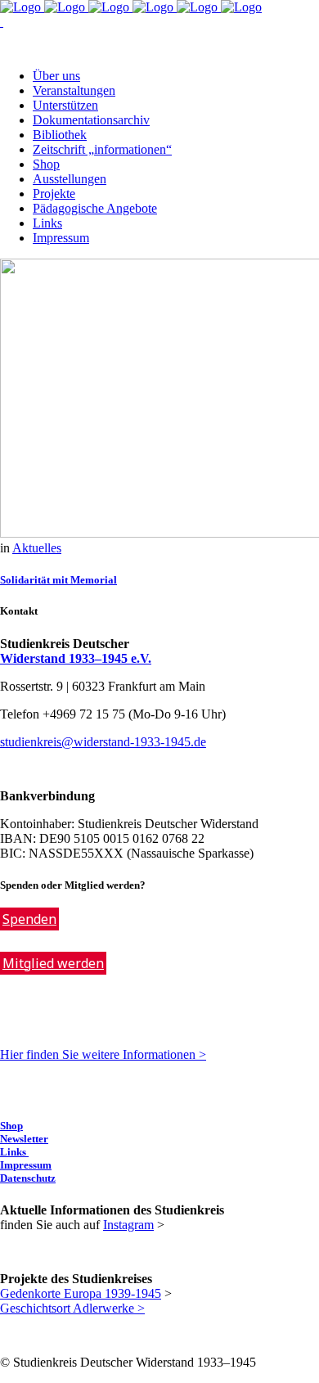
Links (14, 1152)
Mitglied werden (53, 963)
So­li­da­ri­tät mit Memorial (58, 580)
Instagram (128, 1225)
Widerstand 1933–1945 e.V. (75, 658)
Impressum (26, 1165)
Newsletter (24, 1139)
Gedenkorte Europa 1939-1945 (80, 1293)
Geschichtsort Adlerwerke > (72, 1308)
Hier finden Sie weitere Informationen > (103, 1054)
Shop (11, 1125)
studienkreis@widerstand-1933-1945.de (103, 742)
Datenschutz (28, 1178)
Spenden (29, 919)
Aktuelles (36, 548)
